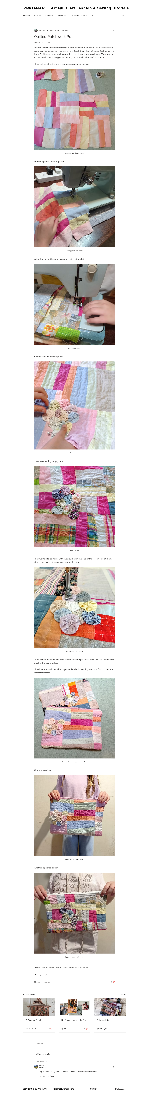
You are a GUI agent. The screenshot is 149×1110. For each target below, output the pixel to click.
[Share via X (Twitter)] (40, 975)
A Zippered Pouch (33, 1020)
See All (123, 994)
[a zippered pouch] (39, 1007)
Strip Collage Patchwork (78, 15)
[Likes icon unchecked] (40, 1076)
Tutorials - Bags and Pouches (44, 967)
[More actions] (113, 30)
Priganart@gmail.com (63, 1088)
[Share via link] (46, 975)
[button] (123, 15)
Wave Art (37, 15)
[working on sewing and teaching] (74, 1007)
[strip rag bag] (110, 1007)
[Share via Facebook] (35, 975)
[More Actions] (113, 1066)
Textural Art (61, 15)
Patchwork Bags (104, 1020)
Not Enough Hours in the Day (73, 1020)
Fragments (49, 15)
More (93, 15)
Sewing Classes (61, 967)
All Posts (26, 15)
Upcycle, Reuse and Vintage (78, 967)
